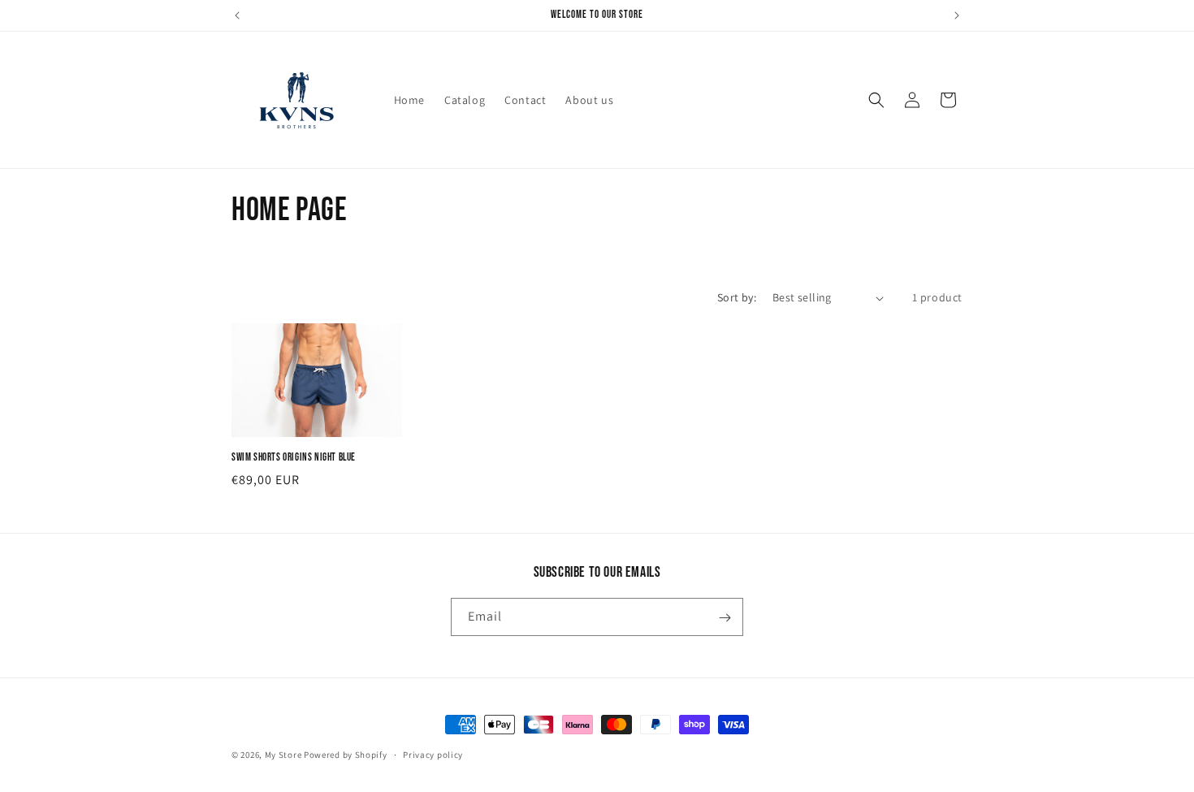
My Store (283, 754)
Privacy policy (433, 754)
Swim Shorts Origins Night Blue (293, 457)
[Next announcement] (957, 15)
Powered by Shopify (345, 754)
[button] (876, 100)
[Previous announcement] (237, 15)
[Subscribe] (724, 618)
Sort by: (736, 297)
